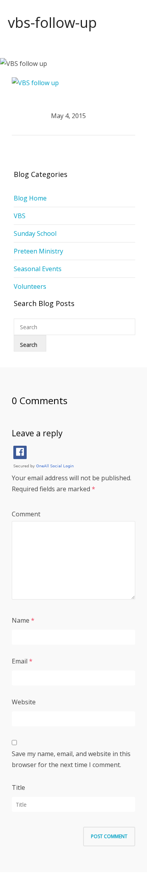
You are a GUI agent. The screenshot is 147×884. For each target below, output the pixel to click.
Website (24, 702)
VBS (19, 215)
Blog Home (30, 198)
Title (18, 787)
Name (20, 620)
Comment (26, 514)
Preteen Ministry (38, 251)
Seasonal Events (38, 268)
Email (19, 661)
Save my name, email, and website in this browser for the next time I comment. (71, 759)
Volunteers (30, 286)
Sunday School (35, 233)
